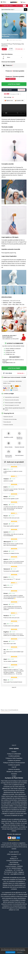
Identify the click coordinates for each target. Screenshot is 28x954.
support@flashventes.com (17, 874)
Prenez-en (9, 65)
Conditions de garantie (14, 765)
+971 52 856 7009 (18, 870)
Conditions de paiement (14, 760)
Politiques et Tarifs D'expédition (14, 758)
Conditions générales (14, 756)
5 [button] (13, 40)
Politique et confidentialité (14, 753)
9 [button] (19, 40)
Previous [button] (3, 24)
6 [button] (15, 40)
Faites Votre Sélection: (7, 54)
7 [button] (16, 40)
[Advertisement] (14, 697)
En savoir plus (22, 950)
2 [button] (9, 40)
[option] (14, 26)
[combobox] (12, 9)
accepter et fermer (10, 952)
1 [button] (7, 40)
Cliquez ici (21, 872)
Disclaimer (14, 773)
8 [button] (18, 40)
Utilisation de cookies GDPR (14, 771)
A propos (14, 751)
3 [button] (10, 40)
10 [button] (21, 40)
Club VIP (14, 767)
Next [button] (25, 24)
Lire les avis (20, 373)
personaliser (19, 952)
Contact (14, 776)
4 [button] (12, 40)
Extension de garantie (14, 769)
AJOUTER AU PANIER (14, 84)
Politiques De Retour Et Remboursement (14, 762)
